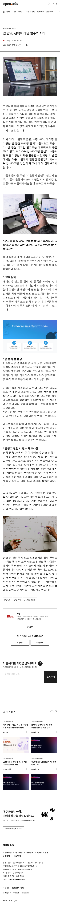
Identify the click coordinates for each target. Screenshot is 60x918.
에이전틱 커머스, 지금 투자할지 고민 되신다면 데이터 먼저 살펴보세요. (15, 726)
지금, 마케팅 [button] (17, 11)
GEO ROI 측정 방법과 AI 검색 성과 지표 (43, 763)
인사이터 (40, 11)
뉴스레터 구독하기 (11, 828)
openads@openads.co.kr (18, 879)
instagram (7, 893)
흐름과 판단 (30, 11)
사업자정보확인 (31, 866)
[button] (53, 711)
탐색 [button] (8, 11)
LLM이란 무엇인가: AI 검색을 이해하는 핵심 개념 (15, 763)
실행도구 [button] (49, 11)
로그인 (54, 4)
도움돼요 (20, 643)
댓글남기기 (51, 677)
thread (16, 893)
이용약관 (6, 888)
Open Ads (10, 4)
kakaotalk (25, 893)
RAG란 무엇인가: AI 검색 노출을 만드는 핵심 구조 (41, 726)
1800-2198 (20, 876)
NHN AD (8, 845)
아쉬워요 (39, 643)
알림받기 (30, 627)
